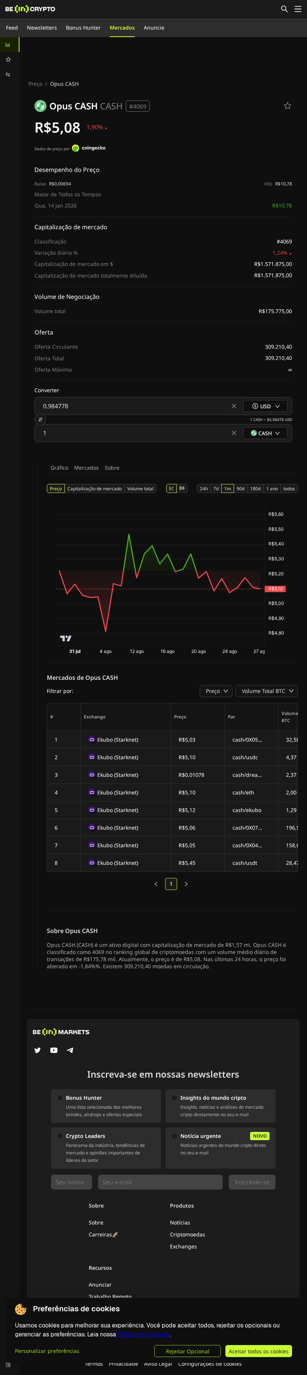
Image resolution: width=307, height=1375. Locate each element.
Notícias (180, 1222)
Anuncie (154, 27)
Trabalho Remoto (110, 1296)
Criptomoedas (187, 1234)
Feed (12, 27)
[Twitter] (37, 1051)
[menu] (9, 59)
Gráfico (59, 467)
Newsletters (42, 27)
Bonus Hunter (83, 27)
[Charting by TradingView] (66, 638)
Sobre (112, 467)
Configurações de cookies (210, 1363)
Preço (35, 83)
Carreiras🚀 (103, 1234)
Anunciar (100, 1284)
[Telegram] (70, 1051)
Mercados (122, 27)
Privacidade (123, 1363)
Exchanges (183, 1246)
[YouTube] (53, 1051)
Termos (94, 1363)
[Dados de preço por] (89, 149)
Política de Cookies (144, 1334)
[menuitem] (9, 44)
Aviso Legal (158, 1363)
